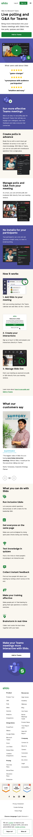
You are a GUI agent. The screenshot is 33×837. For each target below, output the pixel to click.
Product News (25, 722)
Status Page (18, 811)
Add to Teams (16, 34)
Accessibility (25, 767)
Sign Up (23, 3)
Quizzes (8, 711)
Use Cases (24, 711)
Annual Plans (10, 770)
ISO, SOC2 (24, 760)
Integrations (9, 718)
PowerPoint (9, 727)
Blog (22, 707)
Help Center (25, 697)
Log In (16, 3)
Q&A (7, 700)
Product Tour (10, 697)
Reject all (9, 831)
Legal (23, 763)
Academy (24, 700)
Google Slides (10, 734)
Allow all (23, 831)
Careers (23, 749)
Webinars (24, 704)
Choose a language (10, 816)
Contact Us (24, 742)
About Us (24, 746)
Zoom (8, 743)
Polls (7, 704)
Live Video (9, 746)
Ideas (8, 707)
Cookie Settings (18, 807)
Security (23, 756)
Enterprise (9, 779)
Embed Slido (10, 750)
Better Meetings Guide (24, 717)
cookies (10, 823)
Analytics (9, 714)
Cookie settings (20, 827)
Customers (24, 753)
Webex (8, 730)
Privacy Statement (18, 804)
